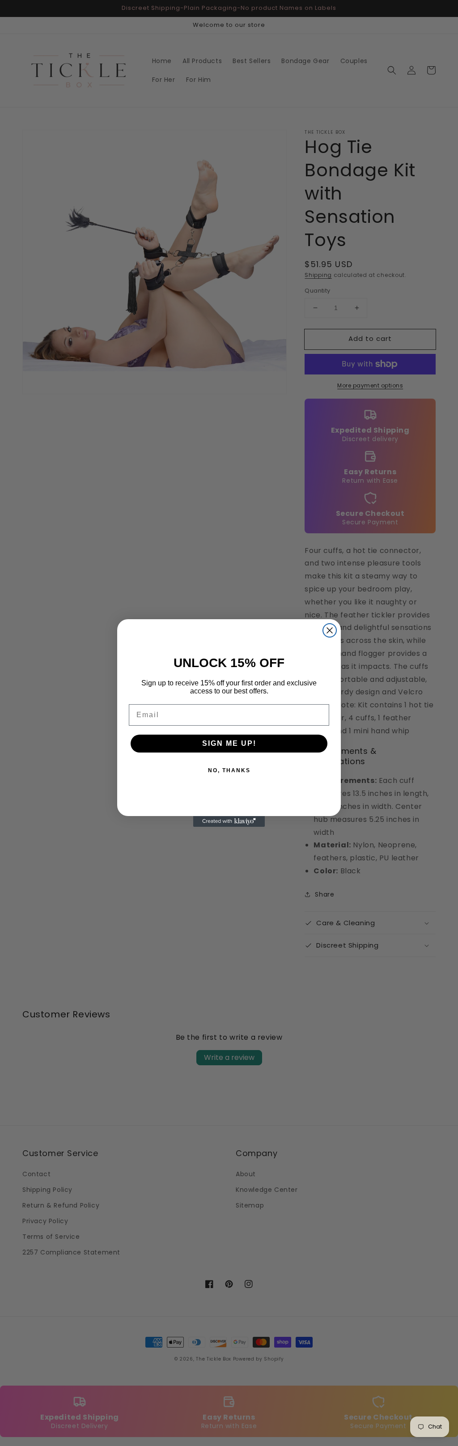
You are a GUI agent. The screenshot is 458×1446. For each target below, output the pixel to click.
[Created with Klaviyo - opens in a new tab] (229, 821)
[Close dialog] (329, 630)
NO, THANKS (229, 770)
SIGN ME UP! (229, 743)
